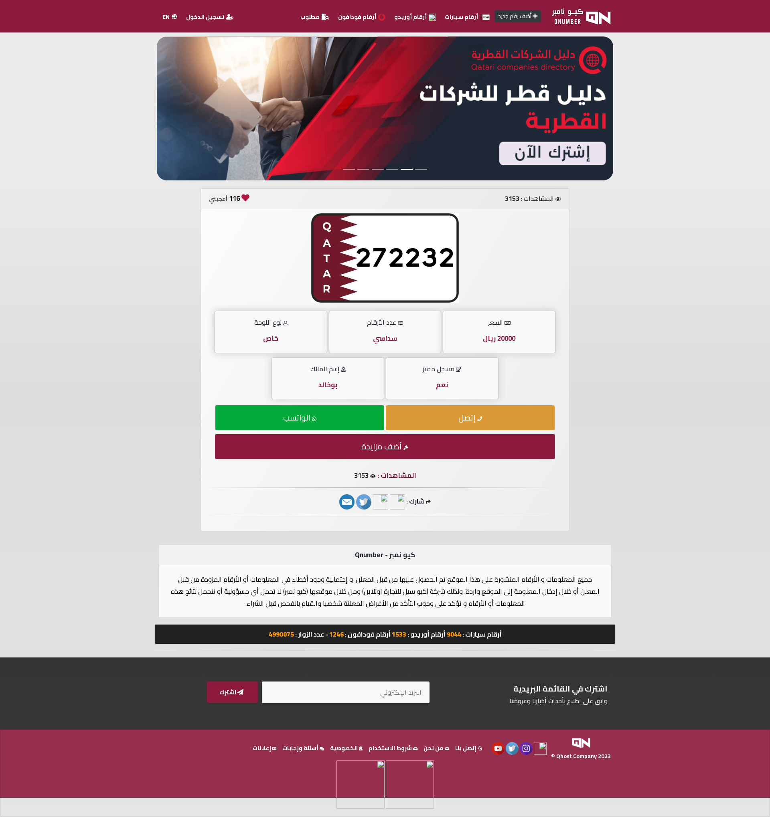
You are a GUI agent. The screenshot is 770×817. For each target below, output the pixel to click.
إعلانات (262, 748)
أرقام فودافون (357, 17)
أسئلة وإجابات (301, 748)
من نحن (434, 748)
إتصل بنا (466, 748)
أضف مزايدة (382, 446)
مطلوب (310, 17)
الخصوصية (344, 748)
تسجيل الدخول (205, 17)
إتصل (467, 417)
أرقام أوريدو (411, 17)
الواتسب (297, 417)
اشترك (228, 692)
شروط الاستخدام (391, 748)
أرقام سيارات (462, 17)
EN (166, 17)
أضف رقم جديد (515, 16)
